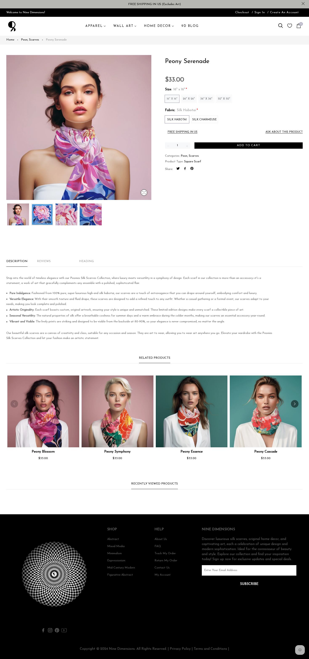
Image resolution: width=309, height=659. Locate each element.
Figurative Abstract (120, 574)
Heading (86, 261)
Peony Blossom (43, 451)
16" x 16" (172, 98)
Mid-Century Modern (121, 567)
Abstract (113, 539)
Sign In (260, 12)
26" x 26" (189, 98)
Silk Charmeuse (204, 119)
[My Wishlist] (290, 27)
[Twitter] (178, 169)
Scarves (34, 39)
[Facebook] (185, 169)
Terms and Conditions (210, 649)
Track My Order (165, 553)
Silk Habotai (177, 119)
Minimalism (114, 553)
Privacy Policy (180, 649)
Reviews (44, 261)
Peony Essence (192, 451)
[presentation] (14, 404)
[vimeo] (192, 169)
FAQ (157, 546)
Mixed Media (116, 546)
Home (10, 39)
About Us (160, 539)
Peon (24, 39)
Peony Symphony (117, 451)
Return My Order (165, 560)
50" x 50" (224, 98)
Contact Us (162, 567)
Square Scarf (192, 161)
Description (17, 261)
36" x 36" (206, 98)
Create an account (284, 12)
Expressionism (116, 560)
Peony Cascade (265, 451)
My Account (162, 574)
